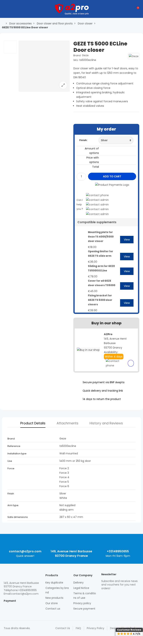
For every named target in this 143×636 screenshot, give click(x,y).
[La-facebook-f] (123, 596)
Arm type (13, 505)
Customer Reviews (129, 629)
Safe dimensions (17, 517)
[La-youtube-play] (129, 596)
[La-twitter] (103, 596)
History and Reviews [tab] (106, 423)
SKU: (76, 60)
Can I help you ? (80, 204)
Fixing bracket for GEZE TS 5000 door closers (100, 300)
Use (9, 461)
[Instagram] (110, 596)
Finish (10, 493)
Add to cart (112, 176)
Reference (13, 446)
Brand (11, 438)
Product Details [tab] (32, 423)
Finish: (83, 140)
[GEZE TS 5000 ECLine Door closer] (44, 89)
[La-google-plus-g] (116, 596)
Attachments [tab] (67, 423)
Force (10, 468)
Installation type (17, 453)
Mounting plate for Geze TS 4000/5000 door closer (101, 236)
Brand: (77, 55)
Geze (85, 55)
